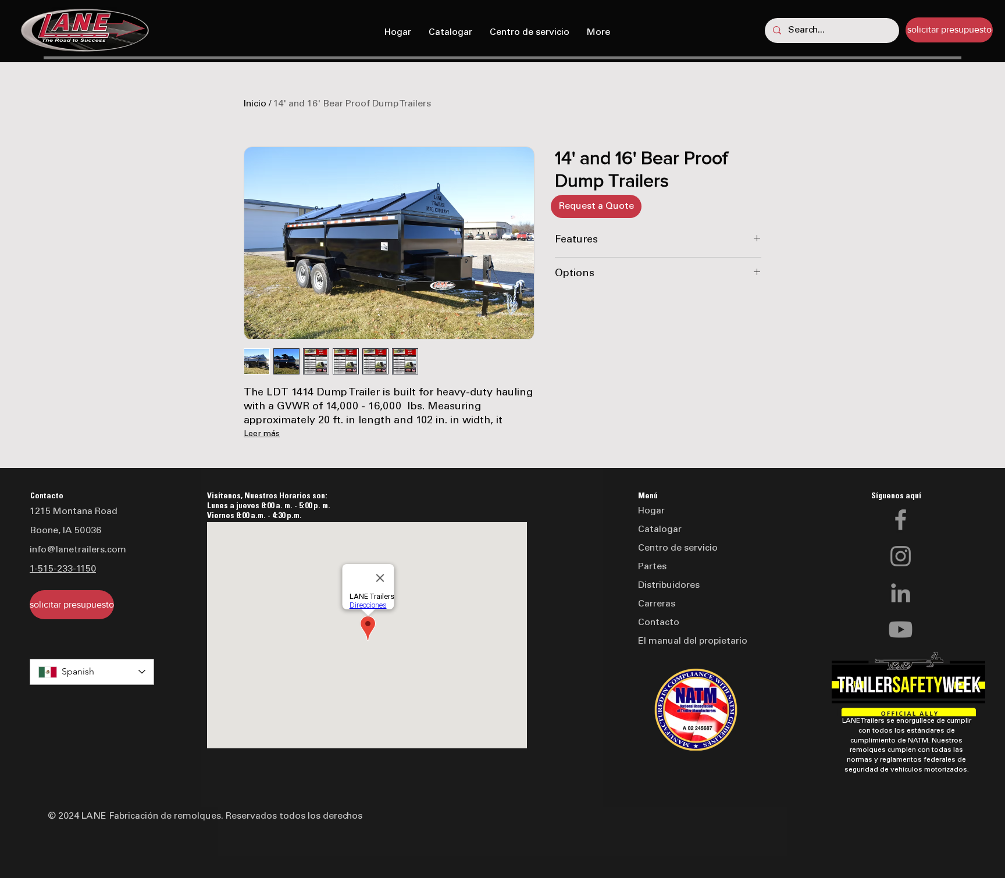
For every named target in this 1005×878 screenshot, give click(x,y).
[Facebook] (900, 519)
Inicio (255, 104)
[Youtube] (900, 629)
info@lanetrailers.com (78, 550)
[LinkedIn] (900, 592)
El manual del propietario (692, 641)
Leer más (262, 434)
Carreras (656, 604)
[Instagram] (900, 556)
